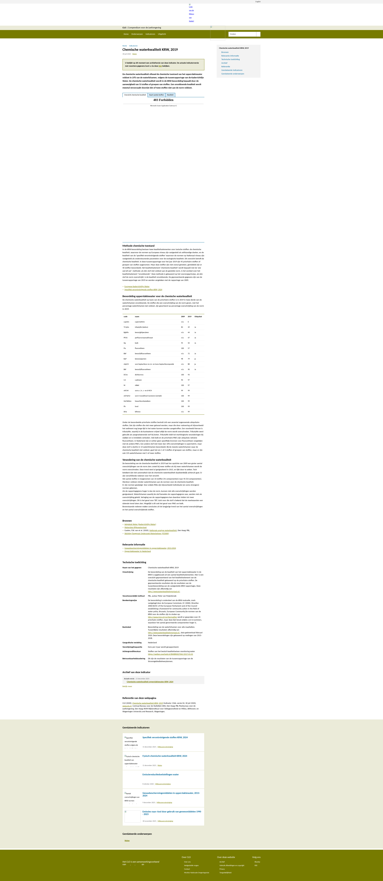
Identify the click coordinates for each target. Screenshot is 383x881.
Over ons (187, 862)
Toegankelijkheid (225, 873)
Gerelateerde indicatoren (231, 70)
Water (134, 54)
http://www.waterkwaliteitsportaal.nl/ (164, 592)
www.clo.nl (127, 706)
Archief (224, 63)
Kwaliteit (170, 95)
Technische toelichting (230, 60)
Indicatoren (150, 34)
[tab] (135, 95)
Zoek (258, 34)
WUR (147, 864)
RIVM (138, 864)
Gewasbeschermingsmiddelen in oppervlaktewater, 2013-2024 (150, 548)
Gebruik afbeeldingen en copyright (232, 866)
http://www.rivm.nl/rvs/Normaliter (162, 617)
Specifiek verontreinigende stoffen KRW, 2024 (143, 290)
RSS (256, 866)
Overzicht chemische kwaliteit (135, 95)
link (160, 66)
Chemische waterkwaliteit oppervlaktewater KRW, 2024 (150, 682)
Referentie (225, 67)
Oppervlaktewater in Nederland (137, 551)
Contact (187, 869)
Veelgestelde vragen (191, 866)
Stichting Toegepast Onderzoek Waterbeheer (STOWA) (146, 534)
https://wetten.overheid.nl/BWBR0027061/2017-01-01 (170, 654)
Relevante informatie (230, 56)
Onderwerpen (137, 34)
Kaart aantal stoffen (156, 95)
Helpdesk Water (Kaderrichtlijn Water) (140, 524)
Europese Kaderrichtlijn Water (137, 287)
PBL (133, 864)
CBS (128, 864)
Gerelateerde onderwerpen (232, 74)
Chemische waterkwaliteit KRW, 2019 (147, 703)
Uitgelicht (162, 34)
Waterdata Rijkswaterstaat (135, 528)
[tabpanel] (163, 169)
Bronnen (225, 52)
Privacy (222, 869)
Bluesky (257, 862)
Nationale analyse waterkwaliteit (163, 531)
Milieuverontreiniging (165, 747)
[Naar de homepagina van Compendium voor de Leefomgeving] (191, 15)
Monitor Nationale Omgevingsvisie (196, 873)
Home (126, 34)
